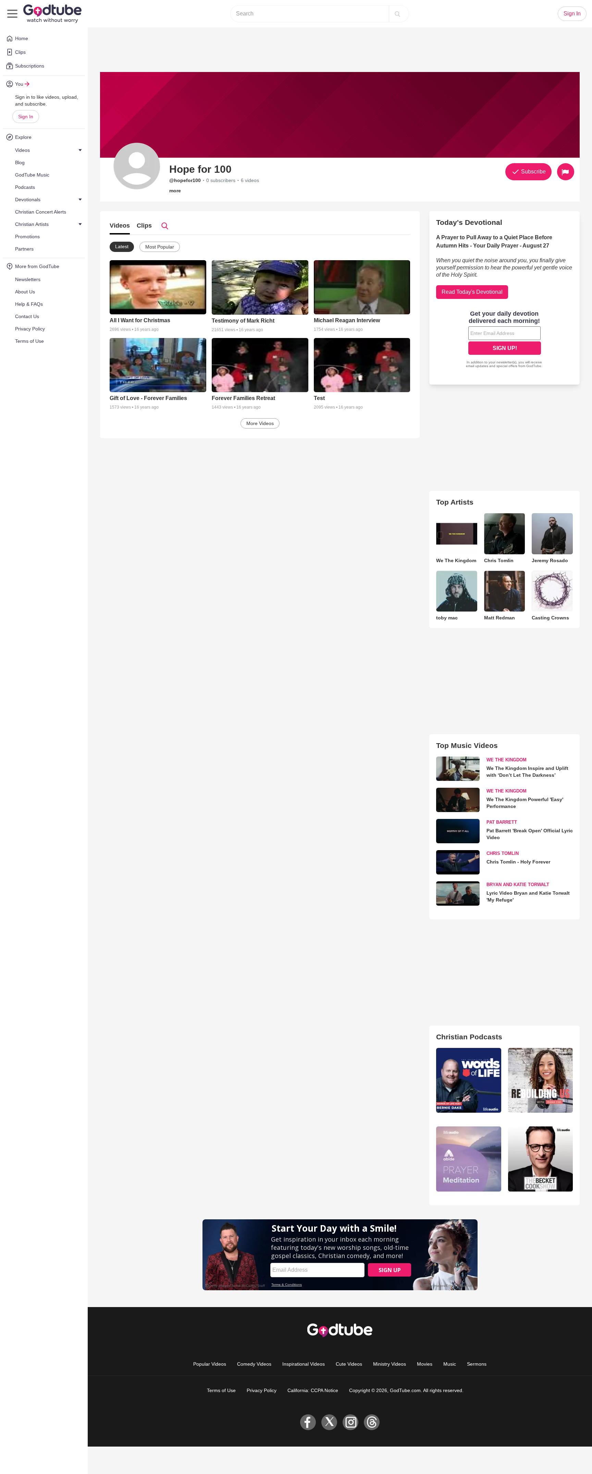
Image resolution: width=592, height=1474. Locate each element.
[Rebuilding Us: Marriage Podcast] (540, 1080)
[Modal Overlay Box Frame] (504, 340)
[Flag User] (565, 171)
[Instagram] (350, 1422)
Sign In (25, 116)
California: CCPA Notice (312, 1390)
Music (449, 1364)
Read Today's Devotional (472, 292)
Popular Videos (209, 1364)
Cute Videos (349, 1364)
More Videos (260, 423)
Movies (424, 1364)
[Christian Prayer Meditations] (468, 1158)
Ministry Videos (389, 1364)
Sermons (476, 1364)
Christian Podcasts (469, 1037)
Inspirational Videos (303, 1364)
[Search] (397, 14)
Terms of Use (221, 1390)
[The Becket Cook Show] (540, 1158)
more (175, 190)
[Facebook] (308, 1422)
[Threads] (372, 1422)
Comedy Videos (254, 1364)
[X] (329, 1422)
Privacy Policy (261, 1390)
